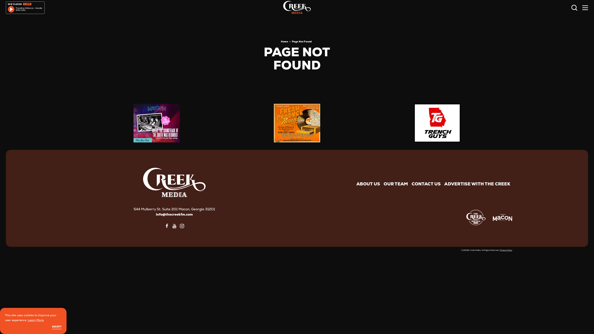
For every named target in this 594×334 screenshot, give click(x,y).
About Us (368, 184)
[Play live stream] (11, 9)
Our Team (396, 184)
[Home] (297, 8)
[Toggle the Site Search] (574, 8)
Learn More (36, 320)
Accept (57, 326)
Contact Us (426, 184)
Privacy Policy (506, 250)
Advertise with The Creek (477, 184)
